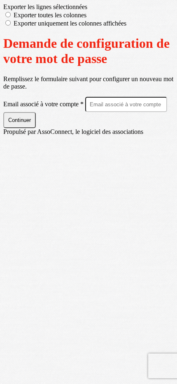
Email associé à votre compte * (44, 104)
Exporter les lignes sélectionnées (45, 6)
